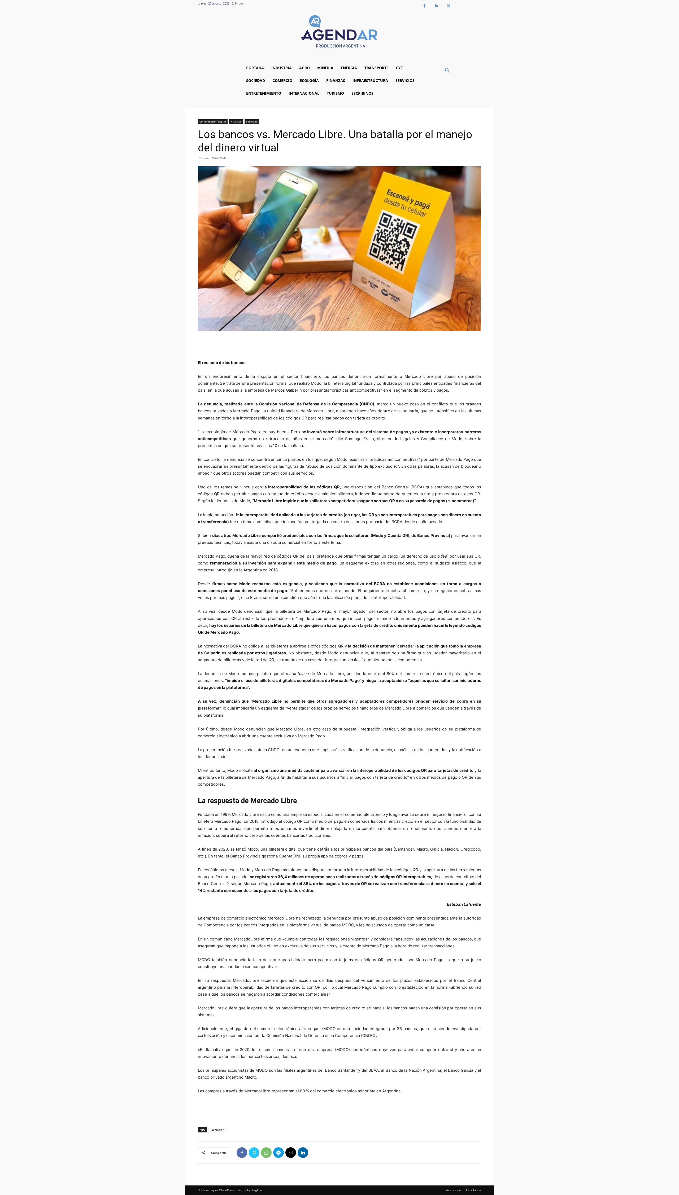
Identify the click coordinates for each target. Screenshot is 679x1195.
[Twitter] (448, 6)
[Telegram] (278, 1152)
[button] (447, 70)
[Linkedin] (436, 6)
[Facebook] (424, 6)
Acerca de (453, 1190)
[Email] (290, 1152)
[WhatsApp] (266, 1152)
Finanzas (236, 121)
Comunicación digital (212, 121)
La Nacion (217, 1130)
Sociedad (252, 121)
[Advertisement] (339, 346)
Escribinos (473, 1190)
